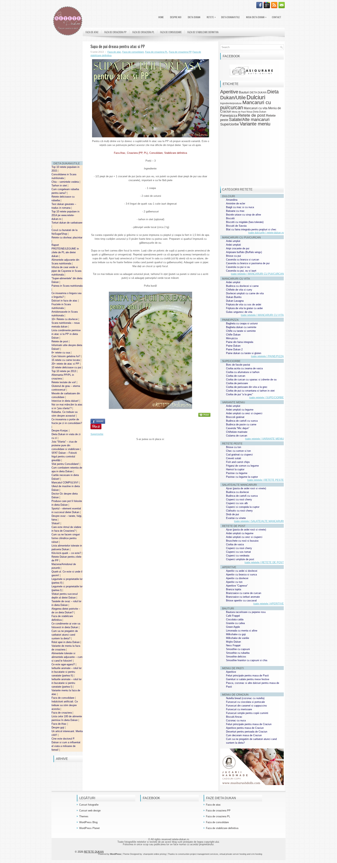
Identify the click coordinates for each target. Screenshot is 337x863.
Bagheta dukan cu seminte (241, 327)
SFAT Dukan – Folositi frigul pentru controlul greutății (64, 456)
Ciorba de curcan (235, 375)
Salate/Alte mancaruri (249, 119)
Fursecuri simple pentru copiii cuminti (247, 713)
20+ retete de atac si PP (65, 363)
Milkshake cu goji (236, 634)
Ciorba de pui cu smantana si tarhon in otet (250, 390)
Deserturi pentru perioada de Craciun (246, 731)
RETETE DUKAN (94, 851)
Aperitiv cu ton (234, 581)
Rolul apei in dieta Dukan (65, 642)
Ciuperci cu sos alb (237, 503)
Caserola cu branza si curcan (242, 259)
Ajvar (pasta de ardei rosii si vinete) (246, 488)
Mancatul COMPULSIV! (65, 482)
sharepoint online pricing (154, 854)
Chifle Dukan (233, 334)
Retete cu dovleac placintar (66, 237)
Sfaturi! (55, 523)
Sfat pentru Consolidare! (65, 463)
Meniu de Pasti (239, 112)
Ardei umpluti (233, 244)
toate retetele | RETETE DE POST (264, 562)
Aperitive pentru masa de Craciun (245, 727)
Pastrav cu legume (236, 473)
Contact (276, 17)
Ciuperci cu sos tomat (238, 551)
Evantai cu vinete (236, 518)
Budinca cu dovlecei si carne (242, 285)
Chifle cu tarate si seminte (241, 330)
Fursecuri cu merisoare (239, 709)
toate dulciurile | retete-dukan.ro (266, 232)
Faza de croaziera (62, 712)
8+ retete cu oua (61, 352)
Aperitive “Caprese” (237, 585)
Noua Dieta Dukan (256, 17)
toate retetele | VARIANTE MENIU (264, 438)
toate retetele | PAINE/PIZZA (267, 356)
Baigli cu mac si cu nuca (240, 207)
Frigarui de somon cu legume (242, 465)
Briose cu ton (233, 447)
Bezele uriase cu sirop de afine (243, 214)
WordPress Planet (89, 828)
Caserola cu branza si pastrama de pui (248, 263)
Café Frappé (233, 615)
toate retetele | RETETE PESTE (265, 479)
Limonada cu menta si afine (241, 630)
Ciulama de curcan (236, 435)
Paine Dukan (233, 345)
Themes (83, 816)
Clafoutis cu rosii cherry (239, 510)
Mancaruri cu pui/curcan (245, 105)
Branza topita (233, 589)
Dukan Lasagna (235, 300)
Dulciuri (256, 97)
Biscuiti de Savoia (236, 225)
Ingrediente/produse (231, 103)
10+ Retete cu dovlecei (64, 319)
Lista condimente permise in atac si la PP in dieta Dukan (66, 334)
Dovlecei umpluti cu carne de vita (245, 293)
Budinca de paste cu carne (241, 424)
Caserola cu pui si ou (238, 267)
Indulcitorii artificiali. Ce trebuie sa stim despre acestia (64, 705)
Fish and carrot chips (238, 462)
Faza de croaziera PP (115, 32)
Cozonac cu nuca (236, 720)
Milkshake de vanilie (237, 638)
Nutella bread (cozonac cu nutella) (245, 698)
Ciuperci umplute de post (240, 559)
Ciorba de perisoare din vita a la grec (246, 386)
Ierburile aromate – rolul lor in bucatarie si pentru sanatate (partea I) (66, 683)
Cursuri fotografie (88, 804)
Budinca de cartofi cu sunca (242, 420)
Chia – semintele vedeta (65, 181)
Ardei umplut (233, 241)
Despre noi (175, 17)
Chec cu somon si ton (238, 450)
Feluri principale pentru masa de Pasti (247, 675)
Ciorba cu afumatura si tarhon (242, 372)
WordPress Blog (88, 822)
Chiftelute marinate (236, 431)
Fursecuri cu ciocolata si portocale (245, 701)
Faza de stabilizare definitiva (202, 32)
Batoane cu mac (235, 210)
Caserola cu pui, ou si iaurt (241, 270)
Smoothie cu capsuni (238, 649)
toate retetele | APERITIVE (268, 603)
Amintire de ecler (235, 203)
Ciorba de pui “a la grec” (239, 394)
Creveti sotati (233, 458)
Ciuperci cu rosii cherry (239, 499)
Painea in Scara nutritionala (66, 285)
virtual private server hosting (232, 854)
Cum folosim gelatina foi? (66, 356)
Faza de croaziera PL (143, 32)
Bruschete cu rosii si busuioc (242, 540)
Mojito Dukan (233, 641)
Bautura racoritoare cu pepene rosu (246, 612)
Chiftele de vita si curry (239, 289)
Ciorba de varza (235, 544)
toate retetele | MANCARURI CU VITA (262, 315)
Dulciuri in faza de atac (64, 300)
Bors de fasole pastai (238, 364)
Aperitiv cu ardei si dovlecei (241, 570)
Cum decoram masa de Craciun (244, 735)
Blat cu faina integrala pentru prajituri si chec (251, 229)
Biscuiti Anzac (234, 716)
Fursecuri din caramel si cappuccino (246, 705)
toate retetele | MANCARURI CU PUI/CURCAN (257, 273)
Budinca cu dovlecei (237, 492)
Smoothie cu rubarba (237, 652)
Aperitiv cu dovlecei (237, 578)
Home (161, 17)
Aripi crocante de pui (237, 248)
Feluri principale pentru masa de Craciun (248, 724)
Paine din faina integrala (239, 342)
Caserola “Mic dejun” (237, 428)
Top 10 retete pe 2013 (64, 371)
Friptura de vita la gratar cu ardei (244, 308)
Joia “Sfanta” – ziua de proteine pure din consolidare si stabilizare (65, 445)
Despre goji (58, 727)
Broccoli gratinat (235, 417)
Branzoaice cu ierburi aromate (243, 596)
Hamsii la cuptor (235, 469)
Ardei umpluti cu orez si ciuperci (244, 413)
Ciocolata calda (234, 619)
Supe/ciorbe (96, 434)
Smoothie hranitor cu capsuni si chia (246, 660)
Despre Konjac (60, 430)
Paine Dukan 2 (234, 349)
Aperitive (229, 91)
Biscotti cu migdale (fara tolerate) (244, 222)
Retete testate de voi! (64, 382)
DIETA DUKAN (194, 17)
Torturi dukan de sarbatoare (66, 222)
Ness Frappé (233, 645)
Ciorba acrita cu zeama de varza (244, 368)
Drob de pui (232, 514)
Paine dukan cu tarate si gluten (243, 353)
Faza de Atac (59, 723)
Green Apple (233, 626)
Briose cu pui (233, 255)
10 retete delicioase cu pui (66, 367)
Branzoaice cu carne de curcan (243, 593)
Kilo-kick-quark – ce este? (66, 553)
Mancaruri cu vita (255, 108)
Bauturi (244, 92)
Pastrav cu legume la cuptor (242, 476)
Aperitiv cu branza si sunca (241, 574)
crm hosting (256, 854)
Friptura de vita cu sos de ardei (243, 304)
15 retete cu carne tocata (66, 360)
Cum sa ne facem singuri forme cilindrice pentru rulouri (65, 538)
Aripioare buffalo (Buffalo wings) (244, 252)
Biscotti (230, 218)
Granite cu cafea (235, 623)
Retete (211, 17)
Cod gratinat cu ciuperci (239, 454)
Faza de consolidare (63, 697)
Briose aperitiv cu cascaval (241, 600)
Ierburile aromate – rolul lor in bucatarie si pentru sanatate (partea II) (66, 672)
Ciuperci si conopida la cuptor (242, 506)
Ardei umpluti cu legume (239, 409)
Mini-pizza (232, 338)
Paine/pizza (228, 115)
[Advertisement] (67, 99)
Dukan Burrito (233, 297)
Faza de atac (92, 32)
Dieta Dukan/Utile (230, 17)
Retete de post (60, 341)
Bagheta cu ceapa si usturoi (242, 323)
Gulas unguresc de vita (239, 311)
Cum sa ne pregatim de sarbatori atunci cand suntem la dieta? (64, 635)
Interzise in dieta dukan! (65, 400)
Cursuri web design (90, 810)
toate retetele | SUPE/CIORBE (266, 397)
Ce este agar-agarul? (63, 664)
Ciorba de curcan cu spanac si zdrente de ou (251, 379)
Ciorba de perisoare (237, 383)
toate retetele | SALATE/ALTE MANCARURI (259, 521)
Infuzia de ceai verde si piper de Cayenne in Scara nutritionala (66, 271)
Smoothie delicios (236, 656)
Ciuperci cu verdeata (237, 555)
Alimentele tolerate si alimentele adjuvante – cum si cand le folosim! (66, 657)
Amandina (231, 199)
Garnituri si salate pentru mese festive (247, 679)
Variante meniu (255, 123)
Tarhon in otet (59, 185)
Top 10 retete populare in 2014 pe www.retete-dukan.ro (65, 215)
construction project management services (198, 854)
